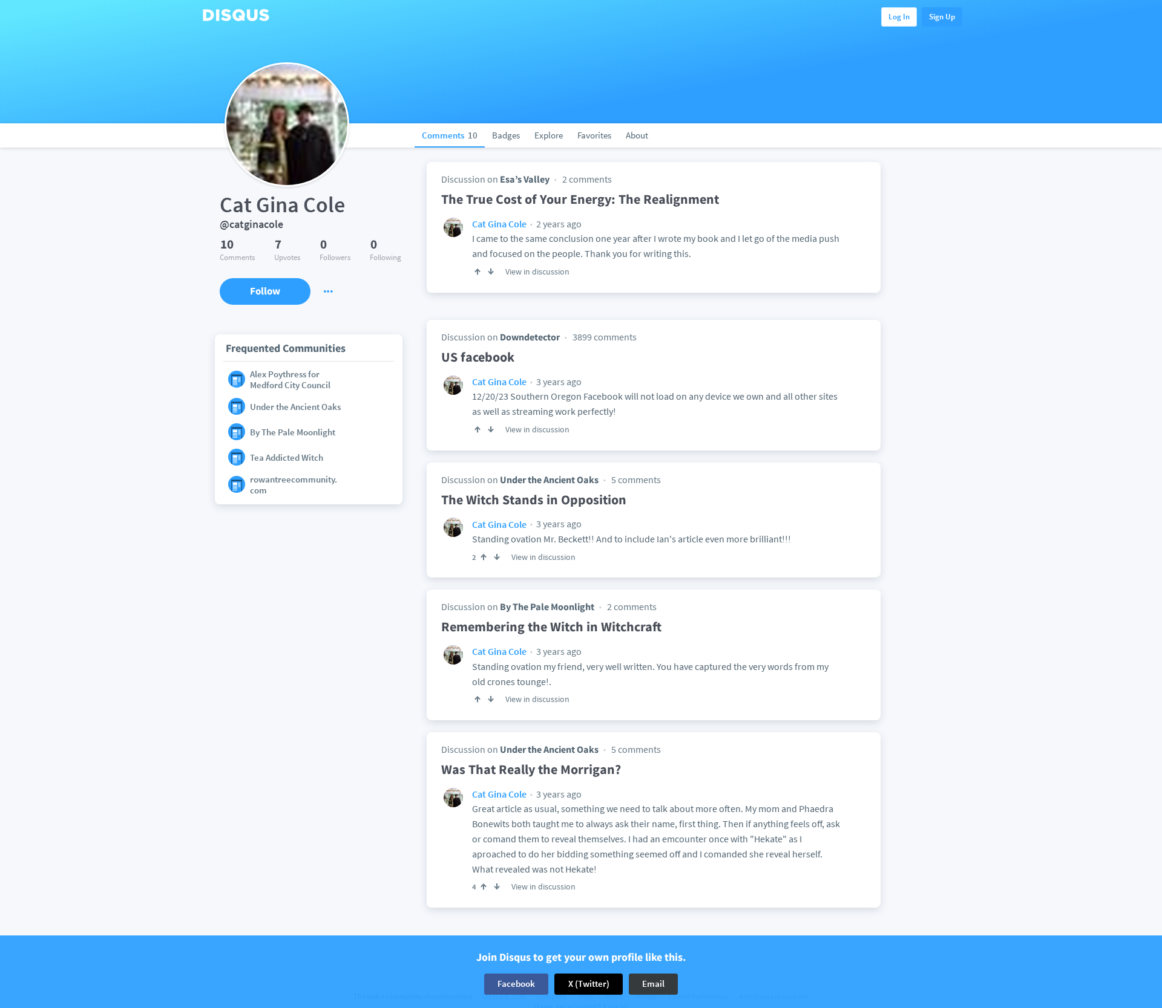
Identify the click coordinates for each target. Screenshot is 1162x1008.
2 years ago (558, 224)
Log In (899, 16)
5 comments (636, 479)
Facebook (516, 983)
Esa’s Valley (525, 179)
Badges (506, 135)
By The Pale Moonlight (547, 606)
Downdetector (530, 337)
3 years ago (558, 382)
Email (653, 983)
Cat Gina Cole (499, 224)
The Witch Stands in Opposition (533, 499)
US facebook (477, 356)
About (637, 135)
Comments (450, 135)
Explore (548, 135)
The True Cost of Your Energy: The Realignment (580, 198)
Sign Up (942, 16)
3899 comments (605, 337)
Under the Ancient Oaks (549, 479)
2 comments (587, 179)
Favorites (594, 135)
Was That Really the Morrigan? (531, 769)
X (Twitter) (588, 983)
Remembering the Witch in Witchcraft (551, 626)
